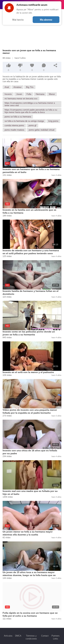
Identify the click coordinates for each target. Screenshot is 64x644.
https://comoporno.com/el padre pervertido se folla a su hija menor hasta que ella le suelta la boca (31, 111)
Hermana (40, 94)
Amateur (17, 87)
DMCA (18, 636)
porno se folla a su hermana (18, 116)
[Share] (55, 65)
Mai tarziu (18, 19)
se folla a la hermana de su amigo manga (24, 121)
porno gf (32, 125)
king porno (53, 121)
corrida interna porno (14, 125)
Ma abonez (46, 19)
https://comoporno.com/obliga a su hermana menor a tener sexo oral (30, 104)
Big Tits (29, 87)
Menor (52, 94)
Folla (29, 94)
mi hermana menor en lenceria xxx (21, 98)
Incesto (8, 94)
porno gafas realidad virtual (41, 130)
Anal (7, 87)
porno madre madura (14, 130)
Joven (19, 94)
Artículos (8, 636)
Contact (45, 636)
